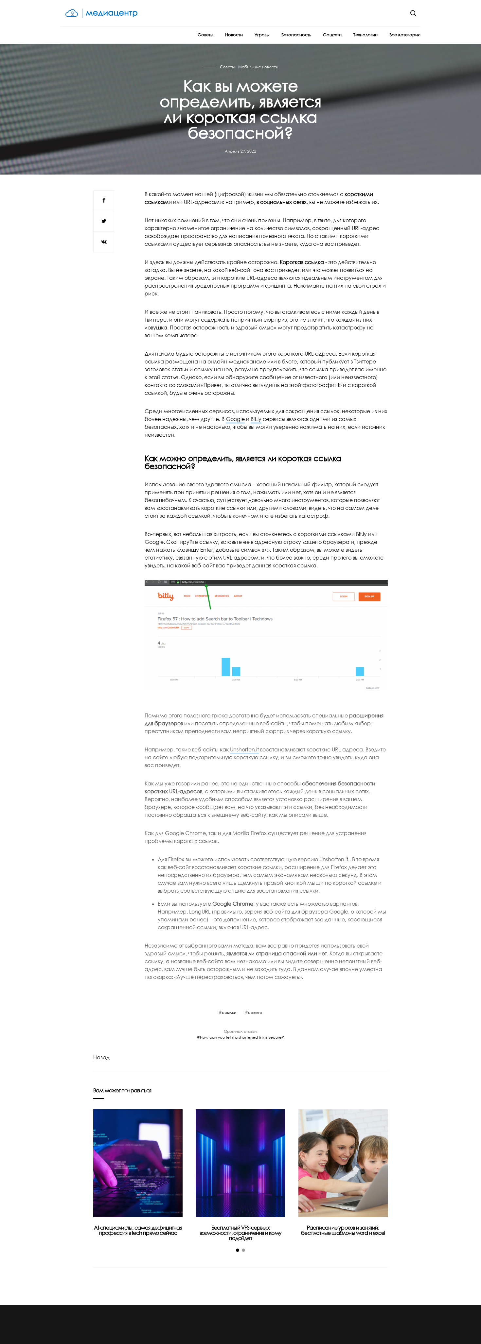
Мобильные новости (258, 66)
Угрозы (262, 34)
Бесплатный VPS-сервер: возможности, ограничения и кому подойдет (240, 1232)
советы (255, 1012)
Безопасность (296, 34)
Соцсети (332, 34)
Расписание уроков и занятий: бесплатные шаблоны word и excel (343, 1230)
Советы (205, 34)
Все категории (404, 34)
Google (235, 419)
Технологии (365, 34)
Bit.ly (256, 419)
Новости (234, 34)
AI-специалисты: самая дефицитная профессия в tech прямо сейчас (138, 1230)
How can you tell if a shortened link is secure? (242, 1037)
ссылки (229, 1012)
